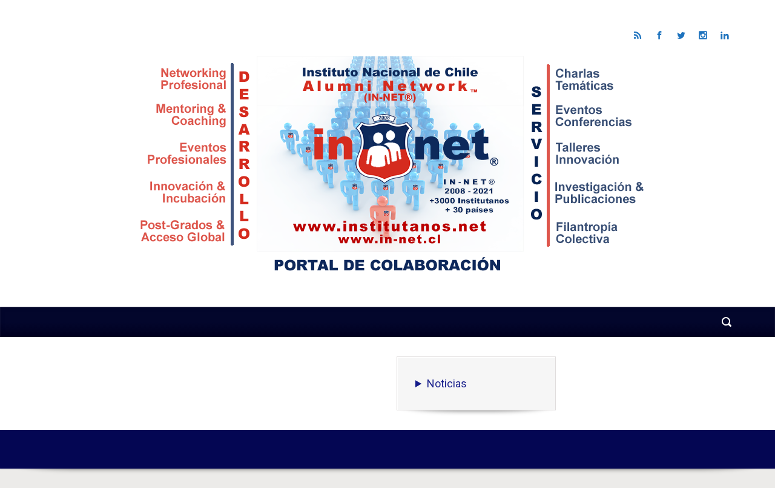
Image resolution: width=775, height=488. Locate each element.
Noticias (447, 383)
